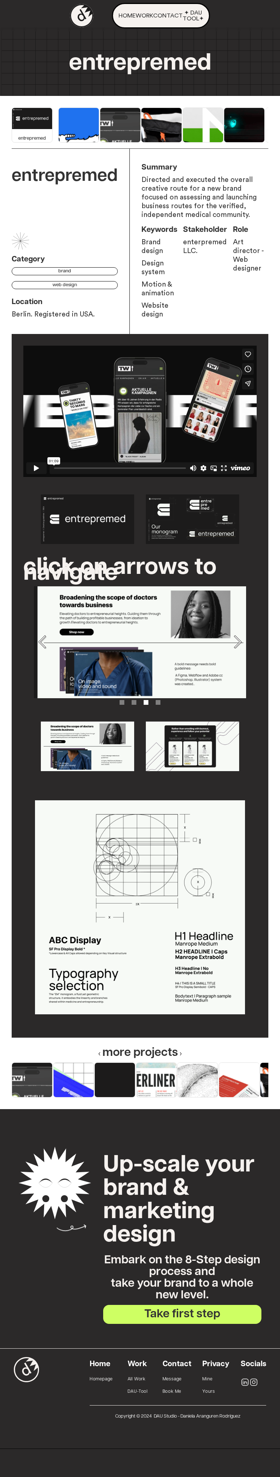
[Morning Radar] (244, 125)
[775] (73, 1079)
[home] (81, 15)
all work (136, 1379)
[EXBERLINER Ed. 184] (156, 1079)
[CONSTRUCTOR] (239, 1079)
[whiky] (78, 125)
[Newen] (203, 125)
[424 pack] (161, 125)
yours (208, 1391)
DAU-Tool (138, 1391)
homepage (101, 1379)
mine (207, 1379)
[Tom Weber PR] (120, 125)
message (172, 1379)
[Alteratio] (197, 1079)
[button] (42, 642)
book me (172, 1391)
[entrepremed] (114, 1079)
